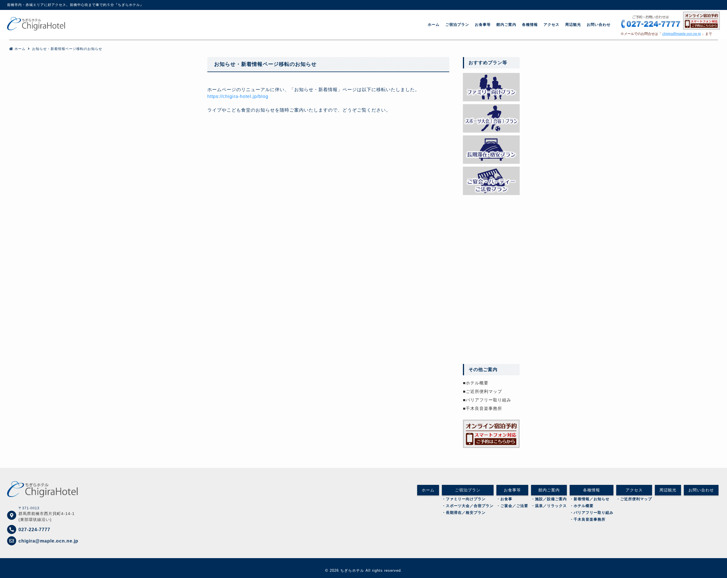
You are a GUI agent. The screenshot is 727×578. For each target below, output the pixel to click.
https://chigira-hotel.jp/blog (237, 96)
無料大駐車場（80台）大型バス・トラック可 (491, 210)
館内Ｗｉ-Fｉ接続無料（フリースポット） (491, 291)
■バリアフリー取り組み (487, 399)
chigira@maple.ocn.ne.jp (681, 34)
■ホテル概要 (475, 382)
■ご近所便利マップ (482, 391)
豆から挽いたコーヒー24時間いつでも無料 (491, 237)
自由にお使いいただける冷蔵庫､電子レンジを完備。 (491, 318)
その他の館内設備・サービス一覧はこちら (491, 345)
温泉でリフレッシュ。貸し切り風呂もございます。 (491, 264)
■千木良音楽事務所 (482, 408)
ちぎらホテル (352, 570)
